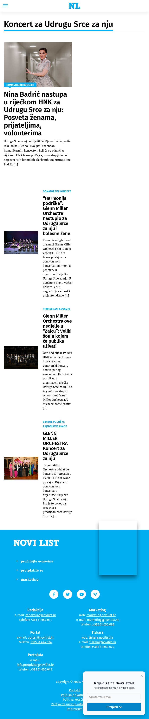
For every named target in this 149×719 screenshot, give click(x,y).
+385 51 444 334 (41, 642)
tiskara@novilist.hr (102, 642)
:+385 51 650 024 (103, 647)
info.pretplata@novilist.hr (35, 665)
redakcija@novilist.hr (41, 615)
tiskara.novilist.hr (101, 637)
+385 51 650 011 (41, 620)
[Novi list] (74, 6)
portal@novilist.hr (41, 637)
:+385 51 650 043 (41, 669)
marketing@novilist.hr (103, 620)
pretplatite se (32, 570)
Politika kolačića (74, 699)
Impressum (74, 709)
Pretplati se (114, 707)
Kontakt (74, 690)
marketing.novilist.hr (101, 615)
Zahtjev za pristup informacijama (74, 704)
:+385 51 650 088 (103, 624)
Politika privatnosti (74, 695)
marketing (29, 579)
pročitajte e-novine (37, 561)
